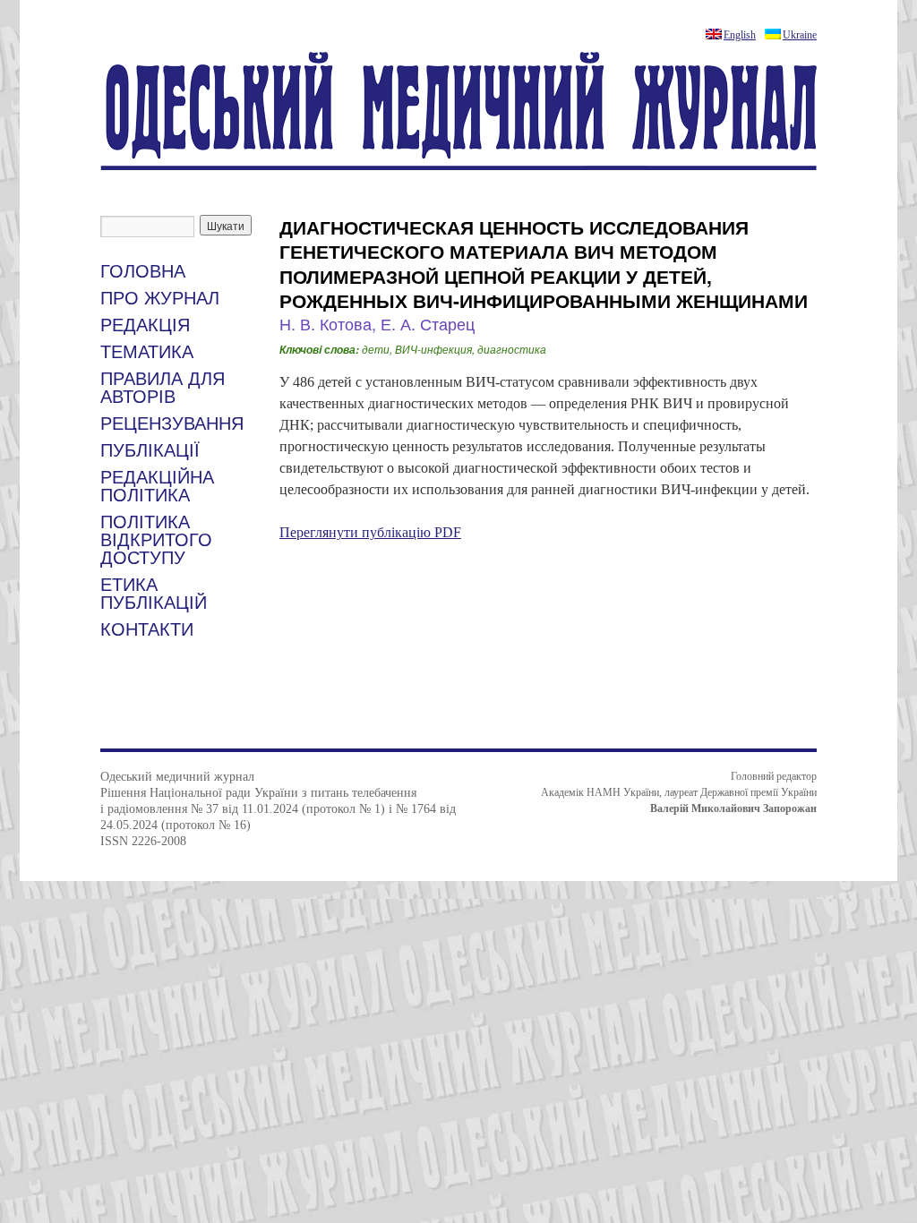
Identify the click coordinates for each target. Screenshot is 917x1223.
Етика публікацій (153, 593)
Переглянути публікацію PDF (370, 532)
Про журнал (159, 298)
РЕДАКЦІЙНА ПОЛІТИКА (157, 486)
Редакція (145, 325)
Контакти (146, 629)
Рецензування (172, 423)
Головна (142, 271)
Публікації (150, 450)
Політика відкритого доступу (156, 540)
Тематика (146, 352)
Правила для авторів (162, 387)
